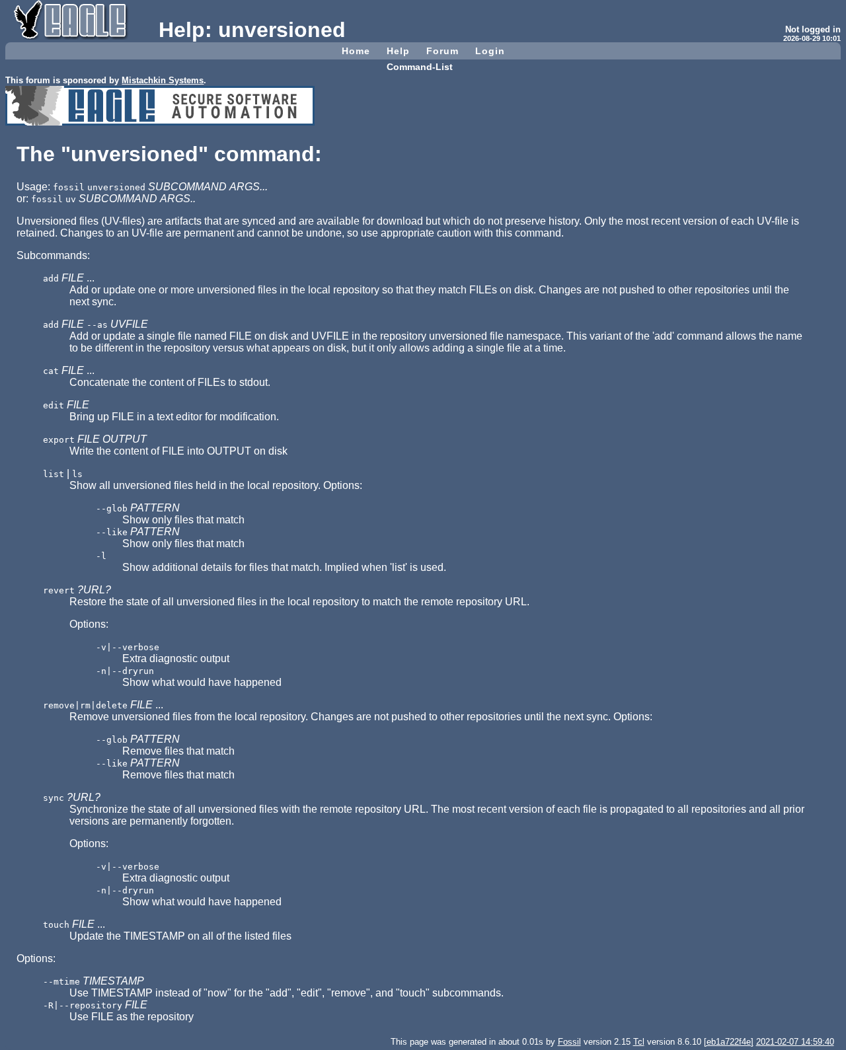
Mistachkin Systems (163, 80)
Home (356, 51)
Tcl (638, 1042)
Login (490, 51)
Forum (442, 51)
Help (398, 51)
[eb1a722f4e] (728, 1042)
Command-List (420, 66)
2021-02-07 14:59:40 (795, 1042)
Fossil (569, 1042)
